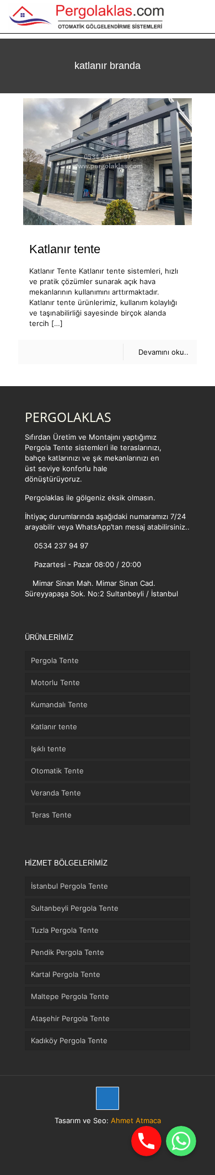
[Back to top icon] (107, 1098)
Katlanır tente (64, 249)
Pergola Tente (55, 660)
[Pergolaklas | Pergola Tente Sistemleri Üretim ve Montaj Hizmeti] (86, 16)
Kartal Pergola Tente (65, 974)
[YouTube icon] (125, 1136)
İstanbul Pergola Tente (69, 886)
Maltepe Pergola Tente (70, 996)
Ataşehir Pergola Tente (70, 1018)
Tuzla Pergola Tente (65, 930)
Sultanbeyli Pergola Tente (75, 908)
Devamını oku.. (163, 352)
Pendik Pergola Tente (67, 952)
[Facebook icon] (102, 1136)
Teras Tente (51, 814)
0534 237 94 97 (60, 545)
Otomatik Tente (57, 770)
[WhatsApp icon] (90, 1136)
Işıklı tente (48, 748)
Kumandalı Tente (59, 704)
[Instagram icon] (113, 1136)
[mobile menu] (200, 16)
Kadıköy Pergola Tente (69, 1040)
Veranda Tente (56, 792)
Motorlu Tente (55, 682)
